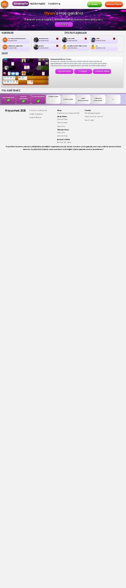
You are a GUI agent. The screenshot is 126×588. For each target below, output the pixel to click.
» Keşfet (64, 24)
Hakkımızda (37, 4)
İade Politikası (35, 116)
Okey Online (62, 121)
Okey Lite (61, 125)
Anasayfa (21, 4)
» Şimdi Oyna (64, 71)
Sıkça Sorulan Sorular (94, 115)
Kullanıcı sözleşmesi (38, 109)
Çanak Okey (62, 118)
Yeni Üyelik (89, 119)
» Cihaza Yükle (102, 71)
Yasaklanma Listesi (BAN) (68, 112)
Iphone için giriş (64, 141)
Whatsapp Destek (92, 112)
